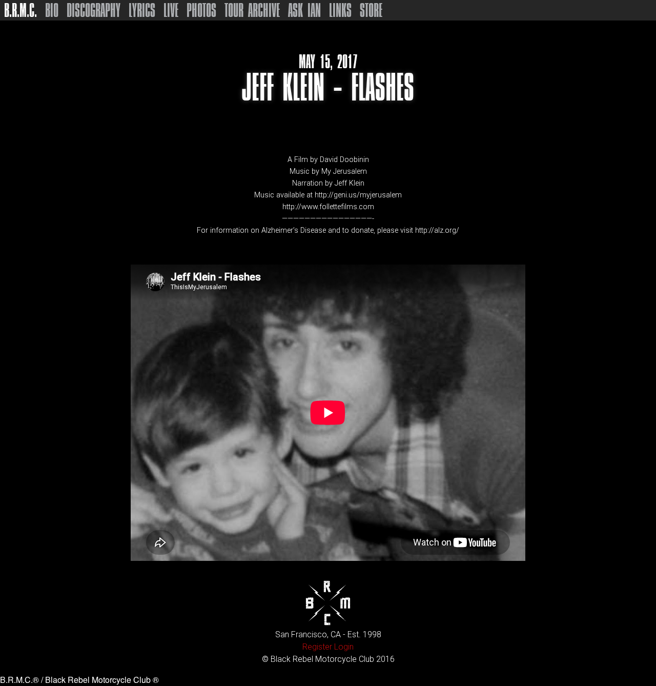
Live (170, 10)
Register (317, 647)
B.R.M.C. (20, 10)
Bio (51, 10)
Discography (93, 10)
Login (344, 647)
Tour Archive (252, 10)
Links (340, 10)
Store (371, 10)
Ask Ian (304, 10)
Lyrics (142, 10)
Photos (201, 10)
